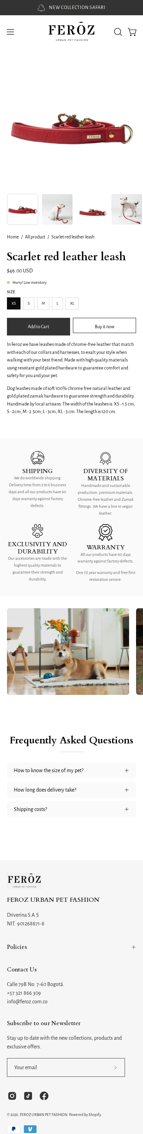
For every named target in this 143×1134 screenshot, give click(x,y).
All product (35, 237)
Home (13, 237)
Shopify (95, 1115)
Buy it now (105, 326)
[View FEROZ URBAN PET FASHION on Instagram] (12, 1096)
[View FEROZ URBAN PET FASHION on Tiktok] (28, 1096)
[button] (117, 32)
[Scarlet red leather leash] (22, 209)
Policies (17, 947)
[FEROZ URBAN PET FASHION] (71, 32)
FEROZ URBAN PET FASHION (53, 900)
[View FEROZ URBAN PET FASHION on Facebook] (44, 1096)
